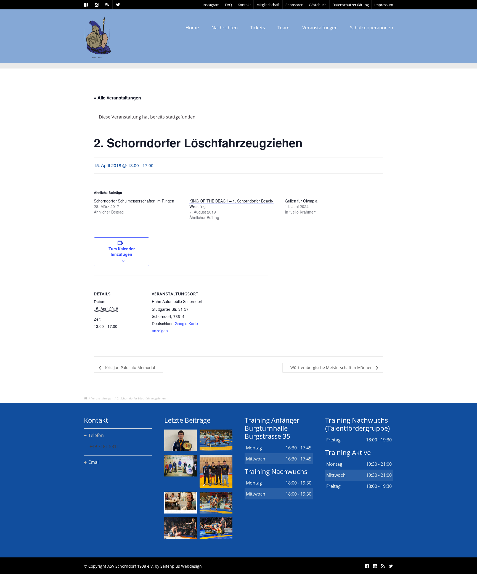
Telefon (96, 435)
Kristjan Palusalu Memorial (129, 367)
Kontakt (244, 4)
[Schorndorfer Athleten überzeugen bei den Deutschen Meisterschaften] (180, 440)
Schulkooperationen (371, 27)
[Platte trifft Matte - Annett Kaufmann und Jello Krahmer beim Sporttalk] (180, 503)
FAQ (228, 4)
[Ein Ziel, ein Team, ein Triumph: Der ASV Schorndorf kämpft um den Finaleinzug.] (216, 528)
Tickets (257, 27)
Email (94, 462)
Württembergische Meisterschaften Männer (331, 367)
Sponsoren (294, 4)
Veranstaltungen (320, 27)
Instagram (211, 4)
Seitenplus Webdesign (181, 566)
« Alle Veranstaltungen (117, 97)
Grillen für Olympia (301, 201)
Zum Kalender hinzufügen (121, 251)
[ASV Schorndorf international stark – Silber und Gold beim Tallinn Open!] (180, 465)
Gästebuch (318, 4)
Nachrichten (224, 27)
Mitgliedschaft (268, 4)
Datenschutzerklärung (350, 4)
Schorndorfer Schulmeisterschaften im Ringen (134, 201)
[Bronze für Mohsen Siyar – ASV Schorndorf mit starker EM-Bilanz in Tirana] (216, 440)
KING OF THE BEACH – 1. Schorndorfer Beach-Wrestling (231, 203)
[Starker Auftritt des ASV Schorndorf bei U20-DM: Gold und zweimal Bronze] (216, 471)
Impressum (383, 4)
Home (192, 27)
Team (283, 27)
